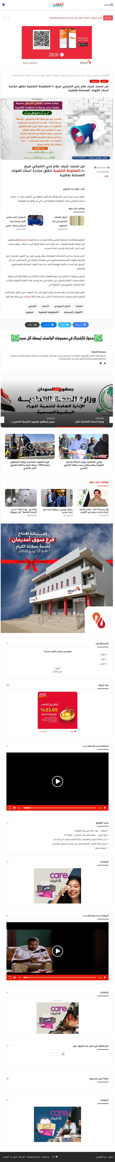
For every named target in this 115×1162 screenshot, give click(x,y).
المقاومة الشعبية (66, 171)
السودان (94, 81)
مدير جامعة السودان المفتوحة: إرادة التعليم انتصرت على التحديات (80, 839)
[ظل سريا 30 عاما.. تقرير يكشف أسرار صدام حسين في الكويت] (93, 498)
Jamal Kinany (102, 168)
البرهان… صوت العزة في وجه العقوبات (90, 830)
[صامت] (14, 807)
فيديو (102, 663)
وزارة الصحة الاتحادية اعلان (57, 399)
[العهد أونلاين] (57, 5)
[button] (57, 781)
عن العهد (46, 1157)
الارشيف (6, 1157)
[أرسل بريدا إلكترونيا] (95, 168)
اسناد (45, 306)
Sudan (78, 306)
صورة (103, 654)
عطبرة (29, 312)
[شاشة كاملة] (10, 807)
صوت (103, 659)
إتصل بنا (14, 1157)
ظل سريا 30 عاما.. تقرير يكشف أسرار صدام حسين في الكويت (94, 511)
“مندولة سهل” (100, 848)
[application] (57, 781)
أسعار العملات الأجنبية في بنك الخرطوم (59, 221)
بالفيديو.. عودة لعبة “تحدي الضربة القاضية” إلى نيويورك (23, 511)
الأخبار (96, 75)
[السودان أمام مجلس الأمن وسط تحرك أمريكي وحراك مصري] (35, 220)
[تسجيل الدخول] (3, 6)
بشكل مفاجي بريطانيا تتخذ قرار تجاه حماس (58, 511)
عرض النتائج (57, 671)
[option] (57, 399)
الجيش (31, 306)
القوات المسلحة (27, 240)
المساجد (27, 297)
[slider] (59, 808)
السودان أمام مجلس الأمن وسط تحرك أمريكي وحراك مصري (16, 221)
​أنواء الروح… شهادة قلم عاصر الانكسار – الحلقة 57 (85, 835)
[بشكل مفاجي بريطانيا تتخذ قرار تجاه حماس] (57, 498)
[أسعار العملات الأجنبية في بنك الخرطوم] (77, 220)
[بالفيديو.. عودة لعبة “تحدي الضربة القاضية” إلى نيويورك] (21, 498)
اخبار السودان (61, 306)
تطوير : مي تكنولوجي (104, 1157)
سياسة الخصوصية (34, 1157)
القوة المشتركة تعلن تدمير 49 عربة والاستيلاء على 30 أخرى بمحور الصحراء (73, 18)
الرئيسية (103, 75)
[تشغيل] (105, 807)
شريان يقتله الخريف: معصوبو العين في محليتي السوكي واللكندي (79, 844)
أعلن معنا (21, 1157)
